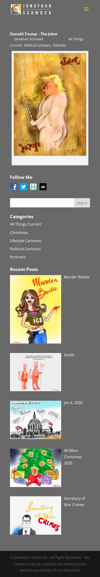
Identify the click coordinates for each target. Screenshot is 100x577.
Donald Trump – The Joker (34, 34)
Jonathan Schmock (29, 39)
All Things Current (25, 224)
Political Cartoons (37, 45)
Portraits (59, 45)
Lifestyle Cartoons (25, 240)
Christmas (19, 232)
